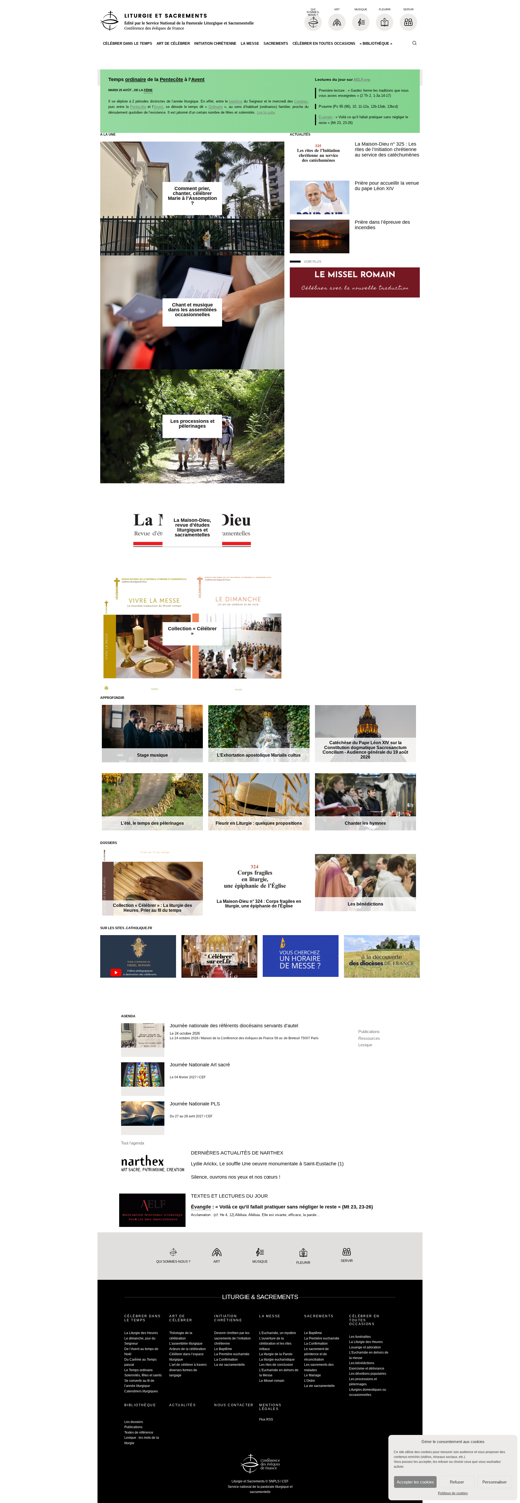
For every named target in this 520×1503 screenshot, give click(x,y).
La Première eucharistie (231, 1354)
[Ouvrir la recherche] (414, 43)
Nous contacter (234, 1405)
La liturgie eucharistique (277, 1359)
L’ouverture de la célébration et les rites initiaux (275, 1343)
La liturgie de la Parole (275, 1354)
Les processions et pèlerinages (192, 423)
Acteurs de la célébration (187, 1349)
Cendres (300, 101)
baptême (235, 101)
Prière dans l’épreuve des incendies (382, 224)
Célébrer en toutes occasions (323, 43)
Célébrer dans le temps (127, 43)
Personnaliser (494, 1482)
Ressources (369, 1038)
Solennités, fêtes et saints (143, 1375)
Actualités (182, 1405)
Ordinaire (216, 107)
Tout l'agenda (132, 1143)
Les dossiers (133, 1422)
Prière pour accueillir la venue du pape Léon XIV (387, 185)
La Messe (250, 43)
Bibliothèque (140, 1405)
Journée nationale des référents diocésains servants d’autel (234, 1025)
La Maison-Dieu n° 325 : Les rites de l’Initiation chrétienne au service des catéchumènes (387, 149)
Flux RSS (266, 1419)
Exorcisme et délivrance (366, 1368)
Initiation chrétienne (215, 43)
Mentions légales (270, 1407)
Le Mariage (312, 1375)
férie (148, 90)
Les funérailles (360, 1337)
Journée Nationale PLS (195, 1104)
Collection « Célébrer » (192, 631)
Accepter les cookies (415, 1482)
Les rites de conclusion (276, 1365)
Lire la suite (266, 112)
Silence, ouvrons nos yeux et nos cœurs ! (235, 1177)
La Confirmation (226, 1359)
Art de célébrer (173, 43)
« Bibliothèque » (376, 43)
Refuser (457, 1482)
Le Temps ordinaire (138, 1370)
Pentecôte (171, 79)
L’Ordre (309, 1381)
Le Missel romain (271, 1381)
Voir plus (312, 262)
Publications (369, 1031)
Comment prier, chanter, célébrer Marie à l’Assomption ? (192, 196)
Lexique (365, 1044)
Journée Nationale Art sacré (200, 1064)
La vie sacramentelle (229, 1365)
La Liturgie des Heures (141, 1333)
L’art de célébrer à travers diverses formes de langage (188, 1370)
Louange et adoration (365, 1347)
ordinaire (135, 79)
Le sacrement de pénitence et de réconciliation (316, 1354)
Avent (197, 79)
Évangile (325, 117)
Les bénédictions (361, 1363)
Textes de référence (138, 1432)
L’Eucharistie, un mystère (277, 1333)
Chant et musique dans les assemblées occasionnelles (192, 309)
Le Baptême (223, 1349)
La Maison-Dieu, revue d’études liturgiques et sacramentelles (192, 527)
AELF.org (361, 79)
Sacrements (276, 43)
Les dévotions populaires (367, 1374)
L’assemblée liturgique (186, 1343)
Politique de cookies (453, 1493)
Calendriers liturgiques (141, 1391)
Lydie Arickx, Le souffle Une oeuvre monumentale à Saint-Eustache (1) (267, 1163)
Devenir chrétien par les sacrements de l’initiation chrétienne (232, 1338)
